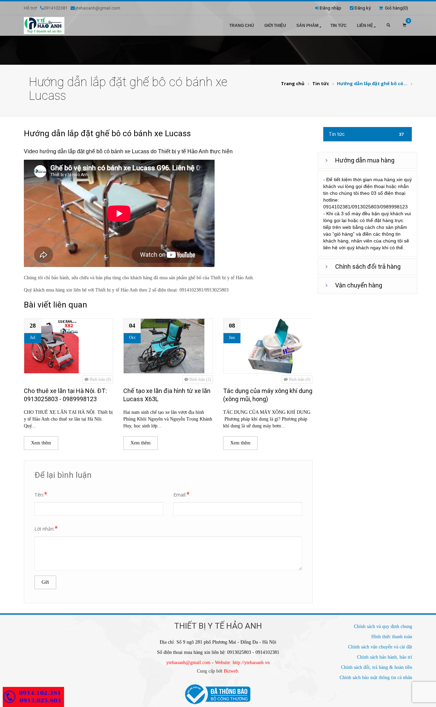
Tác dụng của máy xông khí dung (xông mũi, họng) (267, 395)
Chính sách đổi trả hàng (368, 266)
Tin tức (338, 25)
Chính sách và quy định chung (383, 626)
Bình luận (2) (199, 379)
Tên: (40, 494)
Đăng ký (363, 8)
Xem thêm (41, 442)
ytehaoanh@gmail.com (188, 662)
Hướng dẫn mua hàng (364, 160)
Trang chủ (241, 25)
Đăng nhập (330, 8)
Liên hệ (365, 25)
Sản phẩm (307, 25)
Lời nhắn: (46, 528)
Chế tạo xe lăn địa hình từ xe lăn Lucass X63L (167, 395)
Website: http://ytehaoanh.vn (242, 662)
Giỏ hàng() (395, 8)
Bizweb (231, 671)
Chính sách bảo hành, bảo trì (384, 657)
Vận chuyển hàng (358, 285)
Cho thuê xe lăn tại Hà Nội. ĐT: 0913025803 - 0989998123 (65, 395)
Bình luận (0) (100, 379)
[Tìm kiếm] (388, 25)
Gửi (45, 582)
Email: (181, 494)
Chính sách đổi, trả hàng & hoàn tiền (376, 667)
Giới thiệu (275, 25)
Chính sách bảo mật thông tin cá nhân (376, 677)
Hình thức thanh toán (391, 636)
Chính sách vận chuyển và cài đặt (380, 646)
